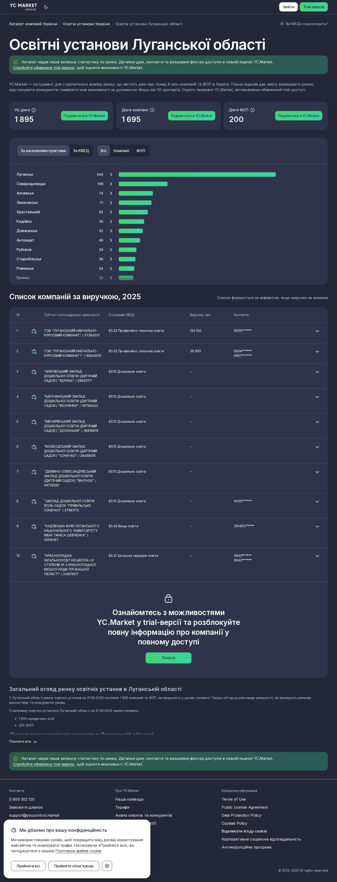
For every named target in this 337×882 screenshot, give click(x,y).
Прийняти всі (28, 866)
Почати (168, 657)
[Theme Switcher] (46, 6)
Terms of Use (234, 799)
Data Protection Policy (241, 815)
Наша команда (129, 799)
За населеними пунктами (43, 150)
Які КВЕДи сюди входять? (307, 24)
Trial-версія (313, 7)
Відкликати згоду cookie (244, 831)
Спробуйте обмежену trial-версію (43, 67)
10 (134, 565)
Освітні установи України (86, 24)
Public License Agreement (245, 807)
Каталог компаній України (33, 24)
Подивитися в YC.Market (84, 116)
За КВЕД (81, 150)
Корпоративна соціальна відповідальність (261, 839)
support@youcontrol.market (34, 815)
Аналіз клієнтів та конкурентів (143, 815)
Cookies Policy (235, 823)
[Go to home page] (23, 7)
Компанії (121, 150)
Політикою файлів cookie (78, 851)
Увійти (288, 7)
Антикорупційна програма (246, 847)
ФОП (140, 150)
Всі (103, 150)
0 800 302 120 (22, 799)
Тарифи (122, 807)
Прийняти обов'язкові (74, 866)
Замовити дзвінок (26, 807)
